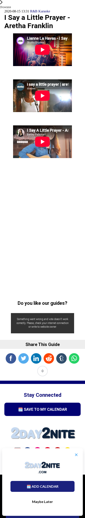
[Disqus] (42, 230)
